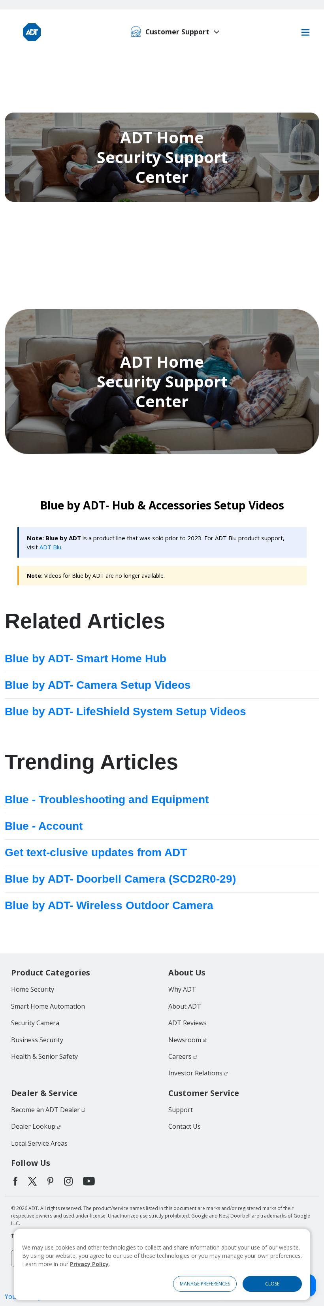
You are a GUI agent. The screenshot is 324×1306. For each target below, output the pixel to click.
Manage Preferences (205, 1283)
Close (272, 1283)
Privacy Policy (89, 1264)
